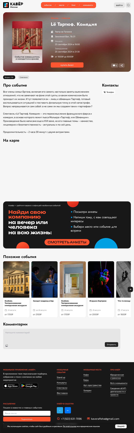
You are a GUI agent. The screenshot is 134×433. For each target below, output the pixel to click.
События (48, 5)
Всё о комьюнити (118, 383)
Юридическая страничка (117, 376)
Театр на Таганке (63, 31)
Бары (86, 380)
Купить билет (67, 65)
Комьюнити (88, 5)
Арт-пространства (92, 385)
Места (61, 5)
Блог (74, 5)
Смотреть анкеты (67, 242)
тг (60, 410)
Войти (119, 5)
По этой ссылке (69, 426)
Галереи (87, 390)
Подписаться (26, 419)
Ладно (120, 426)
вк (68, 410)
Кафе (86, 374)
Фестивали (62, 393)
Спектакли (62, 387)
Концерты (62, 382)
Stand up (61, 377)
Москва (14, 7)
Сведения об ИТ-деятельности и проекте (118, 391)
